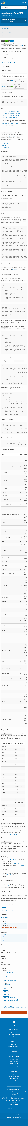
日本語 (17, 1114)
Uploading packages (13, 1031)
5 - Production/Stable (8, 972)
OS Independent (7, 984)
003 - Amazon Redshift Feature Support (11, 115)
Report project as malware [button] (14, 1012)
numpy (2, 47)
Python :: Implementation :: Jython (11, 1000)
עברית (13, 1117)
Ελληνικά (10, 1116)
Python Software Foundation (19, 1098)
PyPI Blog (13, 1044)
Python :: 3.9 (6, 996)
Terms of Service (13, 1075)
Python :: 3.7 (6, 993)
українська (5, 1116)
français (13, 1114)
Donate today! (14, 1094)
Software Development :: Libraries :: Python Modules (15, 1007)
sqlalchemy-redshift (6, 147)
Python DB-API (15, 269)
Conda (3, 86)
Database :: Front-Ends (8, 1006)
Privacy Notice (13, 1080)
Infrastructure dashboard (13, 1046)
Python (4, 988)
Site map (14, 1102)
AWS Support (17, 863)
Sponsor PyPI (14, 1065)
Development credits (13, 1067)
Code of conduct (13, 1078)
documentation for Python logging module (10, 834)
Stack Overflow (13, 860)
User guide (13, 1033)
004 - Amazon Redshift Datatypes (9, 117)
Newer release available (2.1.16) (10, 927)
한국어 (21, 1117)
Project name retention (13, 1034)
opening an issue (5, 123)
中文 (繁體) (25, 1116)
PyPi (3, 80)
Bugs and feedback (14, 1059)
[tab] (14, 28)
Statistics (14, 1048)
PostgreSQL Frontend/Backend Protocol (11, 911)
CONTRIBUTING (8, 875)
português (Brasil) (23, 1114)
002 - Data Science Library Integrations (11, 113)
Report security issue (14, 1076)
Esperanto (17, 1117)
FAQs (14, 1036)
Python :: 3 (5, 990)
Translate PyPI (13, 1063)
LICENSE (4, 907)
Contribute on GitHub (13, 1061)
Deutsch (14, 1116)
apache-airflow (5, 144)
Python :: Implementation (9, 997)
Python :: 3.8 (6, 994)
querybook (4, 145)
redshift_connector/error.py (17, 271)
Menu (23, 2)
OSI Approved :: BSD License (9, 980)
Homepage (5, 917)
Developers (5, 976)
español (9, 1114)
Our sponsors (14, 1051)
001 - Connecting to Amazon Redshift (10, 111)
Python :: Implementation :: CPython (11, 999)
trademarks (8, 1098)
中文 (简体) (19, 1116)
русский (9, 1117)
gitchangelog (7, 886)
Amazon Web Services (10, 947)
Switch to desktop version (14, 1109)
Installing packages (13, 1029)
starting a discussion (14, 123)
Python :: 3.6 (6, 991)
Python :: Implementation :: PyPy (10, 1002)
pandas (22, 45)
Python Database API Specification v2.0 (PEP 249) (13, 909)
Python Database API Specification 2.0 (12, 61)
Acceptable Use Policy (13, 1082)
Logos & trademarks (14, 1050)
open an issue (12, 136)
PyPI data (4, 923)
